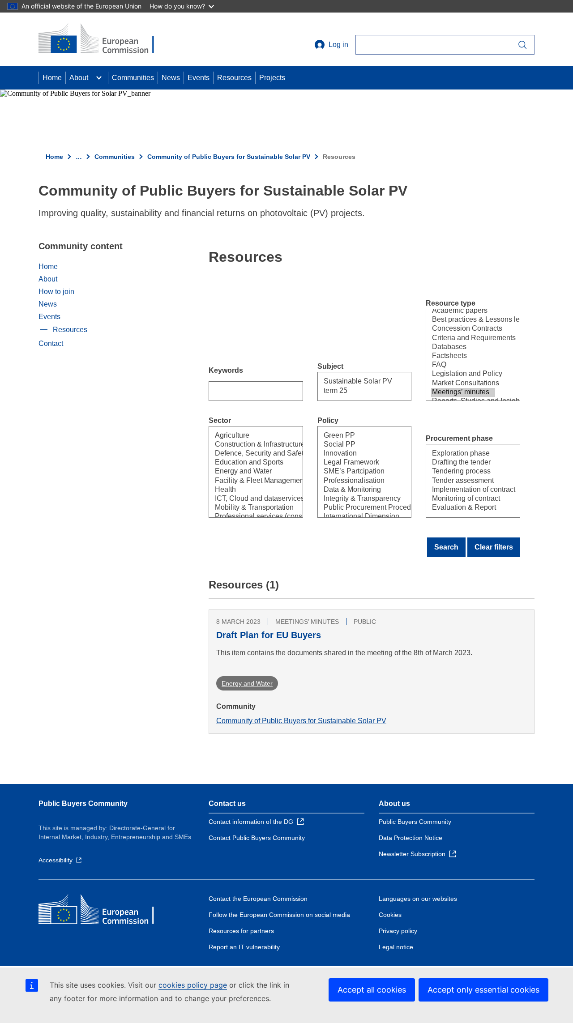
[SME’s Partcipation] (355, 471)
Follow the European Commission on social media (279, 914)
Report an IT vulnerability (244, 947)
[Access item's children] (99, 78)
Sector (220, 420)
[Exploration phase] (463, 453)
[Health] (246, 490)
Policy (327, 420)
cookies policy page (192, 984)
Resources (234, 77)
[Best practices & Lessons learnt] (463, 319)
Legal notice (396, 947)
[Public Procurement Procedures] (355, 507)
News (171, 77)
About (78, 77)
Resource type (450, 303)
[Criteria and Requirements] (463, 338)
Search (446, 547)
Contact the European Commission (258, 898)
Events (199, 77)
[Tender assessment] (463, 481)
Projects (272, 77)
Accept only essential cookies (483, 989)
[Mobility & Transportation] (246, 507)
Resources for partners (241, 930)
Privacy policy (398, 930)
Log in (338, 44)
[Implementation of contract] (463, 490)
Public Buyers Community (83, 803)
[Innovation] (355, 453)
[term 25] (355, 391)
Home (52, 77)
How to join (56, 291)
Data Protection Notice (410, 837)
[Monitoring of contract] (463, 498)
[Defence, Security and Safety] (246, 453)
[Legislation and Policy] (463, 374)
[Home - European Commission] (103, 39)
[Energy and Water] (246, 471)
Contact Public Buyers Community (257, 837)
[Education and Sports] (246, 462)
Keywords (226, 370)
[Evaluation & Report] (463, 507)
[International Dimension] (355, 516)
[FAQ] (463, 365)
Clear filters (494, 547)
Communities (133, 77)
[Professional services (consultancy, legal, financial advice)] (246, 516)
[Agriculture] (246, 435)
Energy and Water (247, 683)
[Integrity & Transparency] (355, 498)
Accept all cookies (372, 989)
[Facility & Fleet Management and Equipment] (246, 481)
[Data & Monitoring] (355, 490)
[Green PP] (355, 435)
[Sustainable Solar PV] (355, 381)
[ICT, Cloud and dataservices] (246, 498)
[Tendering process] (463, 471)
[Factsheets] (463, 356)
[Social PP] (355, 444)
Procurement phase (459, 438)
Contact (50, 343)
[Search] (523, 44)
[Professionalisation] (355, 481)
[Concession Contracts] (463, 328)
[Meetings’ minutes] (463, 392)
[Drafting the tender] (463, 462)
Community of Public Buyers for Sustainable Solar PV (228, 156)
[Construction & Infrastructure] (246, 444)
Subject (330, 366)
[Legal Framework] (355, 462)
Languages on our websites (418, 898)
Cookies (390, 914)
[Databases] (463, 347)
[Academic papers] (463, 311)
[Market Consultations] (463, 383)
